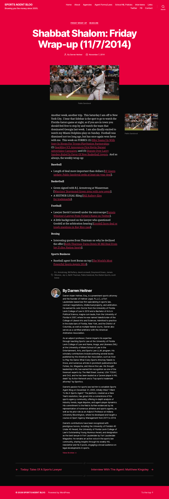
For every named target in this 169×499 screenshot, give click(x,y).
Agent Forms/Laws (103, 4)
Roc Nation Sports (102, 275)
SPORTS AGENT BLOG (18, 4)
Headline (93, 23)
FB (141, 8)
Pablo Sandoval (87, 275)
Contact (149, 8)
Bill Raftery (72, 272)
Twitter (133, 8)
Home (69, 4)
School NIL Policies (123, 4)
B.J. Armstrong (60, 272)
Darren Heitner (76, 54)
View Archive (69, 453)
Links (150, 4)
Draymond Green (98, 272)
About (77, 4)
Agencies (87, 4)
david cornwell (84, 272)
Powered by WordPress (59, 492)
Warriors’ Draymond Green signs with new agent (82, 191)
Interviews (140, 4)
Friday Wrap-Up (79, 23)
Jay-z (64, 275)
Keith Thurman (74, 275)
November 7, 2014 (97, 54)
